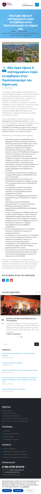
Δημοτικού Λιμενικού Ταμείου (14, 451)
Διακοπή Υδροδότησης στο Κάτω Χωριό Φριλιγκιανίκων (20, 370)
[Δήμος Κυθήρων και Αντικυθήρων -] (7, 5)
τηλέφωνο (25, 4)
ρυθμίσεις (25, 487)
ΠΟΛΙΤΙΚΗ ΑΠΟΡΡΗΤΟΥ (11, 416)
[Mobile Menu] (37, 4)
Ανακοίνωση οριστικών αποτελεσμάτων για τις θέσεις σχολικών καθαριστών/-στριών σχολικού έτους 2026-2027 (19, 380)
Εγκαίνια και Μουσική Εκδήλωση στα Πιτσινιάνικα (21, 319)
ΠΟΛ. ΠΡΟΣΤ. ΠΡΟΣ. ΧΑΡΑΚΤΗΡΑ (14, 418)
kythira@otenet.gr (13, 474)
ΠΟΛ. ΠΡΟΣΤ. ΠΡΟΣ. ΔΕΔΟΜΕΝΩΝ (15, 421)
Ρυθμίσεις (29, 490)
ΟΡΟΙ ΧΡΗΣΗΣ (7, 411)
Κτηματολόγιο (9, 436)
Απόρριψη (18, 490)
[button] (18, 337)
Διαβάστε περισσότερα (13, 334)
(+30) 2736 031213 (27, 5)
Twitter (7, 280)
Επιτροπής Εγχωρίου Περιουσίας (16, 457)
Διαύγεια (7, 431)
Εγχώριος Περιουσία (11, 434)
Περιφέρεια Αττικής (11, 439)
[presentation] (37, 292)
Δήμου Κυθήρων (10, 448)
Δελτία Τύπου (8, 88)
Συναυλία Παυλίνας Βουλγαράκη (12, 363)
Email (11, 280)
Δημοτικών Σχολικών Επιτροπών (16, 454)
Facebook (3, 280)
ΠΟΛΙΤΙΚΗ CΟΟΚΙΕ (9, 413)
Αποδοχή (7, 490)
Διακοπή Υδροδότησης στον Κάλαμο (13, 389)
